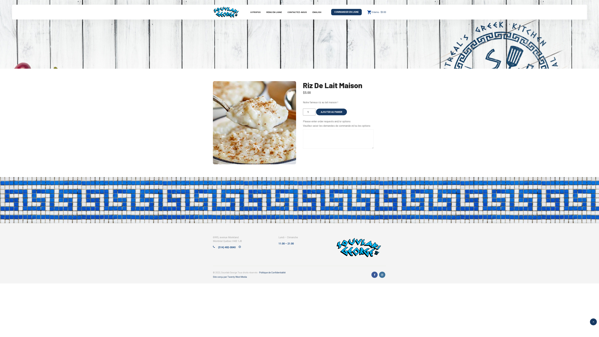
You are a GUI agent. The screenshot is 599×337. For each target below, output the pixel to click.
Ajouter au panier (331, 112)
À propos (255, 12)
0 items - (379, 12)
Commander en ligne (346, 12)
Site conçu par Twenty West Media (230, 277)
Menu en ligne (274, 12)
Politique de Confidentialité (272, 272)
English (316, 12)
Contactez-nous (297, 12)
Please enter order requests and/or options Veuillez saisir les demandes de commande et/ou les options (336, 123)
